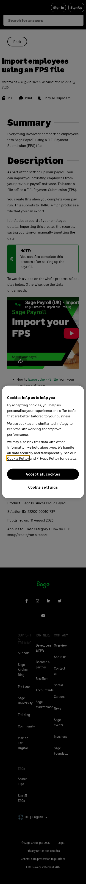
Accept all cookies (43, 474)
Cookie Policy (18, 458)
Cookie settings (43, 487)
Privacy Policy (47, 458)
